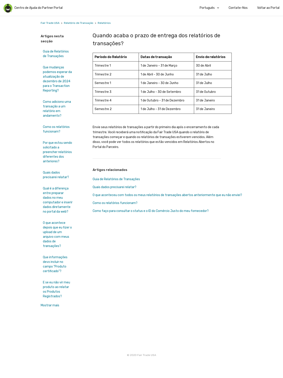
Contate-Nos (238, 8)
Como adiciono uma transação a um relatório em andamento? (57, 109)
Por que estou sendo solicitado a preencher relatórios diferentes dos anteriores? (57, 152)
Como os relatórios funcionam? (56, 129)
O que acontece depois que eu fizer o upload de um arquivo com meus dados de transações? (57, 234)
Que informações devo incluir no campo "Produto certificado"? (55, 264)
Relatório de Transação (78, 22)
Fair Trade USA (50, 22)
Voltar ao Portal (268, 8)
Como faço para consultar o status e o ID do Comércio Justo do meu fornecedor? (151, 211)
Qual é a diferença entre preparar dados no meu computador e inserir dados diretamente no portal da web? (58, 200)
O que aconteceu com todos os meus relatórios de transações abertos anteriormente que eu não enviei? (167, 195)
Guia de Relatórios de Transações (56, 54)
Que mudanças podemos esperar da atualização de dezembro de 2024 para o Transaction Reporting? (57, 78)
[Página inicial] (8, 11)
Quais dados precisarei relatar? (56, 175)
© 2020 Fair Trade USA (141, 355)
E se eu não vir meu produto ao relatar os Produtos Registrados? (56, 289)
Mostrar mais (50, 305)
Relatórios (104, 22)
